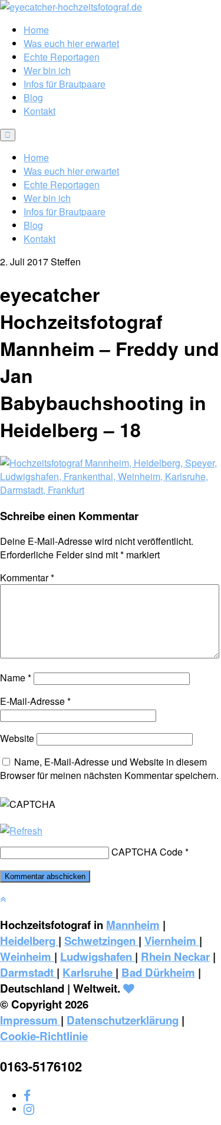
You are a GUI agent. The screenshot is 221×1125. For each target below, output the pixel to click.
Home (36, 29)
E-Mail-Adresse (35, 701)
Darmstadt (28, 972)
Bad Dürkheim (158, 972)
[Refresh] (21, 830)
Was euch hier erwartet (71, 43)
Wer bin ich (47, 70)
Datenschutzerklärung (123, 1020)
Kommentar (27, 577)
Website (17, 738)
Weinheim (27, 956)
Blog (33, 97)
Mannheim (133, 925)
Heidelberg (29, 940)
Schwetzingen (101, 940)
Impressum (30, 1020)
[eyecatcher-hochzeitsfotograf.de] (71, 7)
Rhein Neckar (175, 956)
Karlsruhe (89, 972)
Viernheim (171, 940)
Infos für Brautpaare (64, 84)
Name (15, 677)
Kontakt (39, 111)
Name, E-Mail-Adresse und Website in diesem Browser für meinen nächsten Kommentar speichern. (109, 768)
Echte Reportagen (62, 57)
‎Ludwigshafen (97, 956)
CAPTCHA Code (147, 851)
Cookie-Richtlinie (44, 1036)
